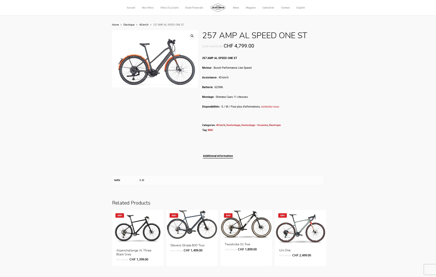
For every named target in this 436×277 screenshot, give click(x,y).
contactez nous (270, 106)
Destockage (233, 125)
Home (115, 24)
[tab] (218, 156)
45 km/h (144, 24)
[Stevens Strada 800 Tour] (192, 224)
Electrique (129, 24)
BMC (210, 130)
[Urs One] (300, 227)
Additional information (218, 156)
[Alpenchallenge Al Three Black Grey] (138, 227)
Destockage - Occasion (254, 125)
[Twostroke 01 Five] (246, 224)
